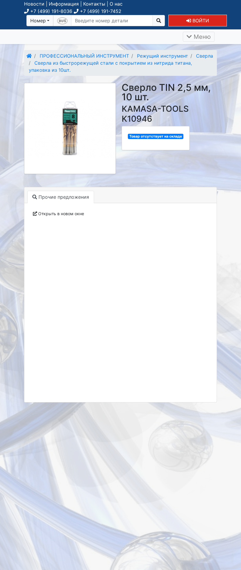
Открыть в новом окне (60, 213)
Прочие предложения (63, 197)
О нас (116, 4)
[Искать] (159, 20)
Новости (34, 4)
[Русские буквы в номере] (62, 20)
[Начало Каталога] (29, 56)
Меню (201, 36)
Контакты (94, 4)
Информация (64, 4)
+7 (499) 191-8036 (50, 11)
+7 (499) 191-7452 (99, 11)
